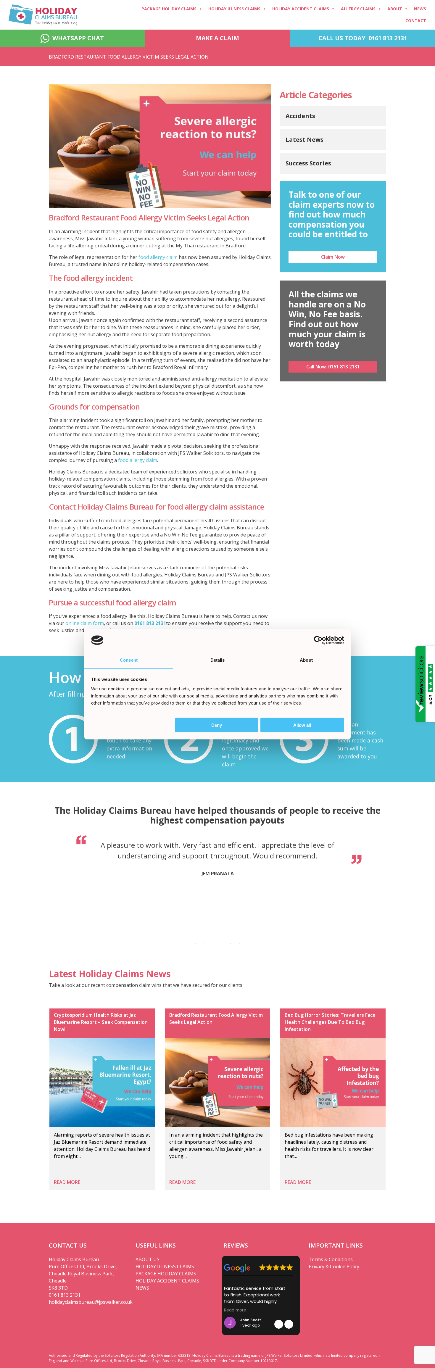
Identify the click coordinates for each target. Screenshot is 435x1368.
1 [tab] (195, 944)
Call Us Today (362, 38)
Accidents (300, 116)
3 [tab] (213, 944)
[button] (288, 1324)
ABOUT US (148, 1259)
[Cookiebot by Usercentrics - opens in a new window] (318, 640)
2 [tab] (204, 944)
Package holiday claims (168, 9)
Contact (415, 20)
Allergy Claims (358, 9)
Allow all (302, 724)
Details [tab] (217, 659)
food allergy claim (158, 257)
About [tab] (306, 659)
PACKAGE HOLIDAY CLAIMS (166, 1273)
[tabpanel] (217, 860)
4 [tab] (222, 944)
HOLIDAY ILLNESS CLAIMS (165, 1266)
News (420, 9)
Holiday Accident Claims (300, 9)
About (394, 9)
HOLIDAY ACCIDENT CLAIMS (167, 1280)
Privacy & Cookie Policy (334, 1266)
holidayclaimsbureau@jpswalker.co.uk (88, 1302)
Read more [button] (235, 1310)
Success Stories (308, 163)
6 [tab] (240, 944)
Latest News (304, 140)
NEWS (142, 1288)
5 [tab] (231, 944)
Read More (67, 1182)
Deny (216, 724)
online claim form (84, 623)
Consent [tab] (129, 659)
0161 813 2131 (150, 623)
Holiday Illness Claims (234, 9)
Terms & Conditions (331, 1259)
